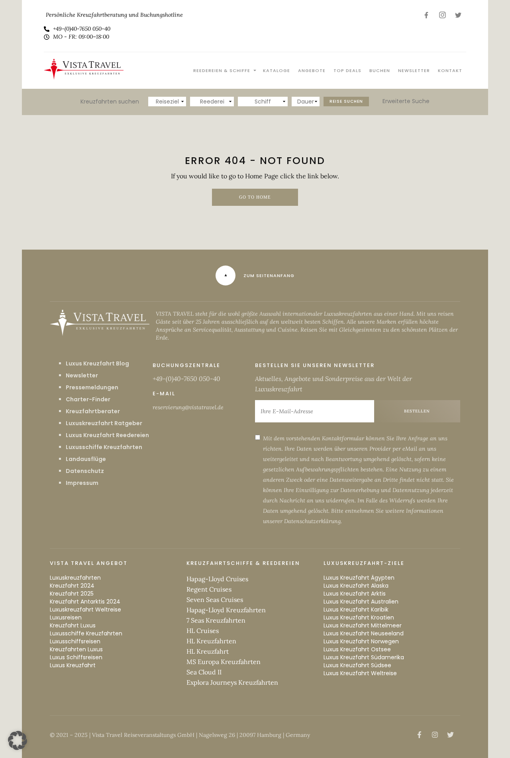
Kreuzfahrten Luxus (76, 649)
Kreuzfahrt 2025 (72, 594)
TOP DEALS (347, 70)
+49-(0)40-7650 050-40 (186, 379)
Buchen (379, 70)
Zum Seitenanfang (268, 275)
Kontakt (450, 70)
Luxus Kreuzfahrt (73, 665)
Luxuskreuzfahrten (75, 578)
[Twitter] (458, 15)
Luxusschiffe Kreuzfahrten (104, 447)
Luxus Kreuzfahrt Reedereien (107, 435)
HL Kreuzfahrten (211, 641)
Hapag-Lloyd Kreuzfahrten (226, 610)
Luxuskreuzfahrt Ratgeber (104, 423)
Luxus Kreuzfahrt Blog (97, 363)
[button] (17, 740)
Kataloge (276, 70)
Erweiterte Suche (406, 101)
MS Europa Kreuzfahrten (223, 662)
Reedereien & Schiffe (221, 70)
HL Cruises (202, 631)
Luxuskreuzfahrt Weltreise (85, 609)
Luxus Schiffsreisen (76, 657)
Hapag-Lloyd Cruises (217, 579)
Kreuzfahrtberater (93, 411)
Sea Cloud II (204, 672)
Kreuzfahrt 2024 (72, 586)
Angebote (312, 70)
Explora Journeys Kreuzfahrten (232, 682)
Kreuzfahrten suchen (109, 101)
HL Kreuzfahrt (207, 651)
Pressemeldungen (92, 387)
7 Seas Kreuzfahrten (215, 620)
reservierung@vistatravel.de (188, 407)
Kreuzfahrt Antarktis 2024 (85, 602)
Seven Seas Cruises (214, 600)
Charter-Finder (88, 399)
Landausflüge (86, 459)
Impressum (82, 483)
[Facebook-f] (426, 15)
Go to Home (255, 197)
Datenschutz (85, 471)
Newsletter (414, 70)
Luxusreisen (66, 617)
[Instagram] (442, 15)
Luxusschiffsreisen (75, 641)
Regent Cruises (208, 589)
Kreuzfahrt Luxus (73, 625)
